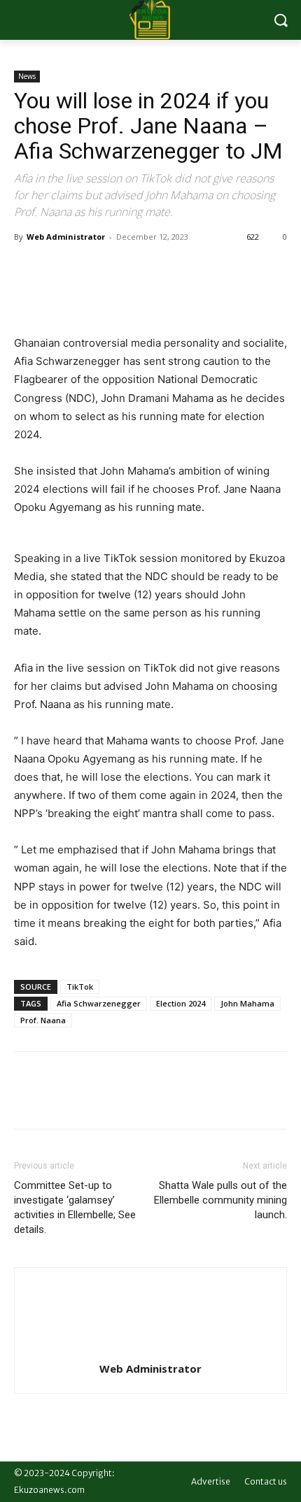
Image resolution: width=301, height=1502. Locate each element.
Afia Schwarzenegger (99, 1003)
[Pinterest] (92, 268)
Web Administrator (66, 236)
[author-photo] (150, 1349)
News (27, 76)
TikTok (79, 986)
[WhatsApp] (125, 268)
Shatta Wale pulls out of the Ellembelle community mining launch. (220, 1200)
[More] (157, 268)
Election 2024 (180, 1003)
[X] (60, 268)
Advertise (210, 1481)
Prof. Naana (43, 1020)
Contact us (265, 1481)
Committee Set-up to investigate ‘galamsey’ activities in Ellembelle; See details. (75, 1207)
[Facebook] (28, 268)
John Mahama (247, 1003)
